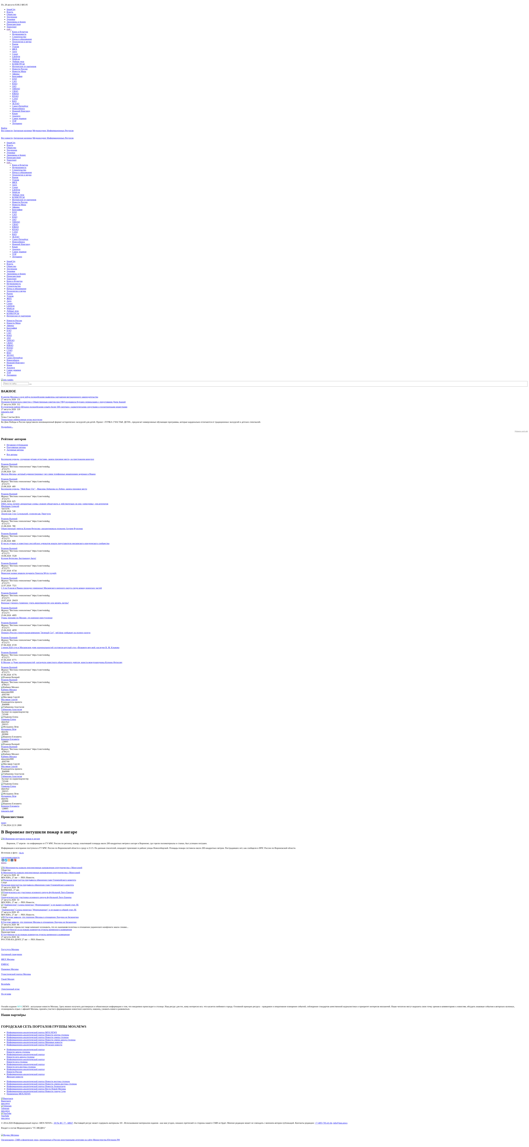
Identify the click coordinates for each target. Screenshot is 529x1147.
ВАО (14, 101)
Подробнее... (7, 427)
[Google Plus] (15, 860)
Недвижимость (19, 34)
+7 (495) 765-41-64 (323, 1123)
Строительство (19, 37)
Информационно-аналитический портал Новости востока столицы (38, 1081)
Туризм (15, 46)
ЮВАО (15, 94)
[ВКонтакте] (3, 860)
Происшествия (14, 24)
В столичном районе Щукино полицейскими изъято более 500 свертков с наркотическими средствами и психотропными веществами (64, 407)
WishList (16, 59)
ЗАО (14, 86)
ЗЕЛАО (15, 103)
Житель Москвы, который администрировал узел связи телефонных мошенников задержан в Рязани (48, 474)
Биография (17, 76)
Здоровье (11, 19)
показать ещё (7, 412)
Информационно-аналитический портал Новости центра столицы (38, 1035)
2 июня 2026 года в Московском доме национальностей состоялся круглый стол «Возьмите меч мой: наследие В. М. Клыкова (60, 647)
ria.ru (21, 853)
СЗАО (15, 98)
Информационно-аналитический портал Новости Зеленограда (36, 1086)
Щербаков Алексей (10, 506)
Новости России (20, 69)
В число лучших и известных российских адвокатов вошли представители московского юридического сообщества (55, 543)
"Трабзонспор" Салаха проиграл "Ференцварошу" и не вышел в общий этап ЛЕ (38, 910)
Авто (14, 51)
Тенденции (12, 17)
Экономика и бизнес (16, 22)
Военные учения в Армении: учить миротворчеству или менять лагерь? (35, 603)
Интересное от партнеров (24, 66)
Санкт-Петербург (20, 106)
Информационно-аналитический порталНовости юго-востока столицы (26, 1065)
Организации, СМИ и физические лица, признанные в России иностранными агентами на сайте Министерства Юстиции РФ (60, 1140)
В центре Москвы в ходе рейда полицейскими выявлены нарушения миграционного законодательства (49, 397)
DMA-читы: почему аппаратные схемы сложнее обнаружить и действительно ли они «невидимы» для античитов (54, 504)
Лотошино (17, 123)
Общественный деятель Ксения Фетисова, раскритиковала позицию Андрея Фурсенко (42, 528)
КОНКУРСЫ (18, 64)
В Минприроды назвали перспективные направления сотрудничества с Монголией (40, 872)
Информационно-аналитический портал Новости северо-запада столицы (41, 1040)
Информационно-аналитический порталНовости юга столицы (26, 1060)
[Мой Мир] (12, 860)
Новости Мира (19, 71)
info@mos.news (340, 1123)
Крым (15, 113)
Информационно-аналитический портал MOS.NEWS (32, 1032)
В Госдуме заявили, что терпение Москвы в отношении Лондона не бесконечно (38, 922)
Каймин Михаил (9, 689)
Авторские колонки (22, 130)
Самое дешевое (19, 118)
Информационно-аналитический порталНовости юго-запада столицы (26, 1055)
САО (14, 81)
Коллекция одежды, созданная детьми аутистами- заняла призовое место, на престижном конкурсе (47, 459)
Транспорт (12, 27)
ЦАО (14, 79)
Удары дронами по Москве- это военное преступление (26, 618)
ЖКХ (14, 49)
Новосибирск (18, 108)
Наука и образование (22, 39)
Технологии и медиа (21, 41)
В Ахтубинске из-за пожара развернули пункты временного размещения (35, 934)
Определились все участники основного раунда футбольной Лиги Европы (36, 897)
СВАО (15, 91)
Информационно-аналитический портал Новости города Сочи (36, 1091)
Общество (11, 14)
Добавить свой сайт (521, 431)
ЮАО (14, 84)
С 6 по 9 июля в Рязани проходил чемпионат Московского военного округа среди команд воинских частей (51, 588)
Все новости (7, 130)
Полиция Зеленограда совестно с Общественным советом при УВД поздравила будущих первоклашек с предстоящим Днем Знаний (63, 402)
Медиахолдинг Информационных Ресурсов (53, 130)
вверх (3, 862)
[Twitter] (6, 860)
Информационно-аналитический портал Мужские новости (34, 1045)
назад (3, 823)
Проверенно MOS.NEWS (18, 1094)
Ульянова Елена (8, 719)
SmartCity (11, 9)
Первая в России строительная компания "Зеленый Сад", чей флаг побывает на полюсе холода (45, 632)
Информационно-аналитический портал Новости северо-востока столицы (42, 1084)
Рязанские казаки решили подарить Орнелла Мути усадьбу (28, 573)
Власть (10, 12)
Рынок (15, 44)
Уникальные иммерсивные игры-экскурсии (21, 419)
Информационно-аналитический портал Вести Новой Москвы (36, 1089)
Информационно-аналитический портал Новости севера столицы (38, 1037)
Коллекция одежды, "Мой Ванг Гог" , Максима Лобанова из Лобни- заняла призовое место (44, 489)
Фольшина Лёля (8, 729)
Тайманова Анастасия (11, 709)
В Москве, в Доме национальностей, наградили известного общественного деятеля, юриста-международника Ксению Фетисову (61, 662)
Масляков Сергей (9, 699)
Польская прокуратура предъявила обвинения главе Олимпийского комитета (37, 885)
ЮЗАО (15, 96)
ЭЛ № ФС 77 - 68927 (63, 1123)
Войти (4, 128)
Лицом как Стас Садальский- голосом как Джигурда (26, 514)
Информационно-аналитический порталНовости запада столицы (26, 1050)
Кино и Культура (20, 32)
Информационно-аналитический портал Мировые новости (34, 1042)
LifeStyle (16, 56)
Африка (15, 74)
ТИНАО (16, 89)
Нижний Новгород (21, 111)
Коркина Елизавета (10, 739)
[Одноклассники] (9, 860)
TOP (14, 121)
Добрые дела (18, 61)
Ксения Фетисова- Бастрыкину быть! (18, 558)
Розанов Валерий (9, 464)
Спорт (15, 54)
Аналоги (16, 116)
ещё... (9, 29)
